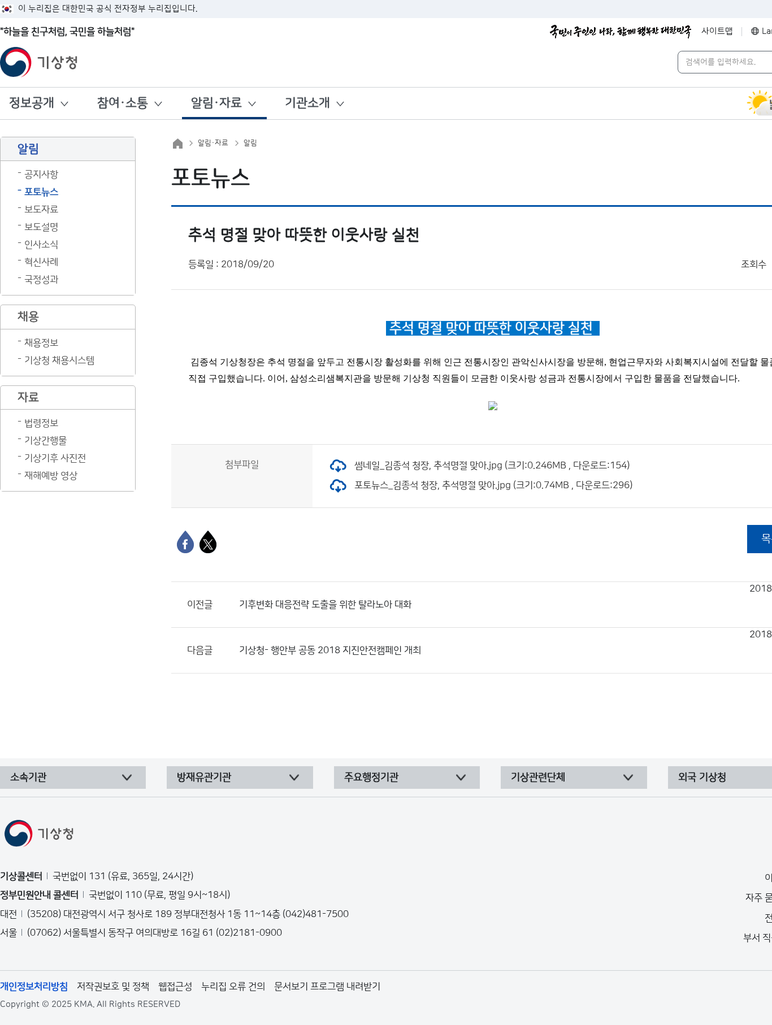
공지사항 (41, 175)
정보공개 (31, 103)
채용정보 (41, 343)
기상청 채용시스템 (59, 360)
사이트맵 (717, 31)
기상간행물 (45, 441)
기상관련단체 (538, 777)
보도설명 (41, 227)
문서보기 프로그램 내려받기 (327, 986)
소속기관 (28, 777)
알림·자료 (216, 103)
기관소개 (307, 103)
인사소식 (41, 245)
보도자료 (41, 210)
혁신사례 (41, 262)
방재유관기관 (204, 777)
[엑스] (207, 542)
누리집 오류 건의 (233, 986)
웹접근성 (175, 986)
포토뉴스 (41, 192)
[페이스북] (185, 542)
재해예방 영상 (50, 476)
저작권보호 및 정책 (113, 986)
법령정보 (41, 423)
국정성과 (41, 280)
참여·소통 (122, 103)
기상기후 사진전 (55, 458)
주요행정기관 (371, 777)
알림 (250, 143)
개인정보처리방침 (34, 986)
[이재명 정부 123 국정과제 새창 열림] (620, 31)
